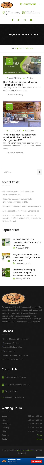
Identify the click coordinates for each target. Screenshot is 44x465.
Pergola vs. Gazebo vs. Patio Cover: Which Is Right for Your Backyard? (26, 257)
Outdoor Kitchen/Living (12, 347)
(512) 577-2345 (11, 391)
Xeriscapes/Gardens (11, 343)
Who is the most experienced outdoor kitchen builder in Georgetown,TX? (19, 137)
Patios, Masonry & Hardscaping (15, 339)
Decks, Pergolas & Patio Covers (15, 355)
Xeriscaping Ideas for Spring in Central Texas (21, 211)
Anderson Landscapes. (26, 450)
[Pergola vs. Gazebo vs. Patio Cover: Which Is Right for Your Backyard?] (6, 257)
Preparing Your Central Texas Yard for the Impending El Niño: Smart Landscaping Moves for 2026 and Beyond (21, 218)
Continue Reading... (16, 94)
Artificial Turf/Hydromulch (13, 359)
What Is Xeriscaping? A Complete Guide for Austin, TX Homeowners (27, 242)
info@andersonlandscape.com (17, 384)
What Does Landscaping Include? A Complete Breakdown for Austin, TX (24, 272)
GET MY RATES (36, 461)
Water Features (9, 351)
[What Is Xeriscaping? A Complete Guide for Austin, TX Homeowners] (6, 242)
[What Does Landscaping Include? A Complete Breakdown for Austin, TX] (6, 272)
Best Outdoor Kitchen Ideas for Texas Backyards (20, 83)
